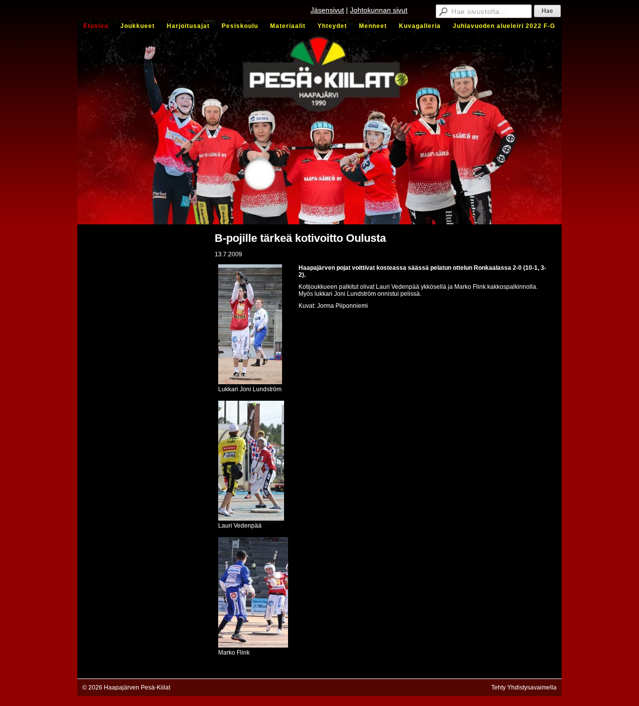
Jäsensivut (327, 10)
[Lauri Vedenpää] (251, 518)
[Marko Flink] (253, 645)
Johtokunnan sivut (378, 10)
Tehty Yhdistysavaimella (524, 687)
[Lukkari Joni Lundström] (250, 382)
